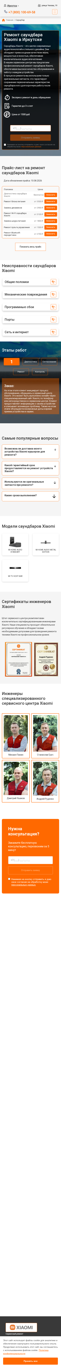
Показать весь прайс (30, 246)
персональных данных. (31, 147)
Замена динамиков (13, 208)
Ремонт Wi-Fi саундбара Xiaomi (15, 214)
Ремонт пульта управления (17, 227)
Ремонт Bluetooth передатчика (12, 233)
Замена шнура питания (15, 221)
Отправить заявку (30, 137)
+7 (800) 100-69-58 (21, 12)
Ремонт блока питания (14, 201)
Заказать (50, 195)
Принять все (31, 1361)
